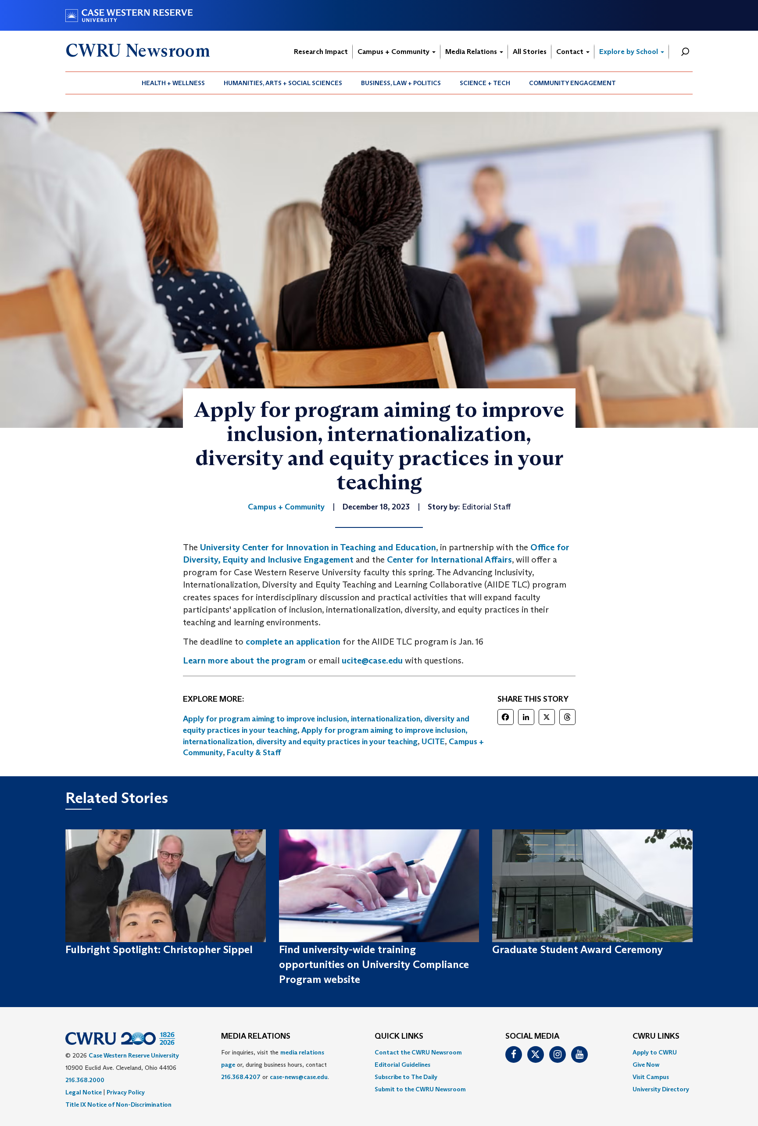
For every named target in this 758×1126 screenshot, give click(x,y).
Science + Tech (485, 83)
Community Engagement (572, 83)
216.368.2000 (84, 1080)
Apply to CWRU (655, 1052)
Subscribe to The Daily (406, 1077)
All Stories (530, 51)
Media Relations (472, 51)
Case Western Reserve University (134, 1055)
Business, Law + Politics (401, 83)
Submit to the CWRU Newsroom (420, 1089)
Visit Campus (651, 1077)
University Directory (661, 1089)
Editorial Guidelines (402, 1065)
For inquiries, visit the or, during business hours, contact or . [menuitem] (275, 1064)
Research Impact (321, 51)
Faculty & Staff (254, 752)
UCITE (433, 741)
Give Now (646, 1065)
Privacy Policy (126, 1092)
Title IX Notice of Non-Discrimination (118, 1104)
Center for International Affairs (449, 559)
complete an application (293, 641)
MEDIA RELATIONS (255, 1036)
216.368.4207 (241, 1077)
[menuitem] (173, 83)
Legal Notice (83, 1092)
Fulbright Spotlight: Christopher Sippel (159, 949)
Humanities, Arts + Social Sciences (283, 83)
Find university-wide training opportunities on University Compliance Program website (374, 964)
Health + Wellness (173, 83)
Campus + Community (394, 51)
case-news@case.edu (299, 1077)
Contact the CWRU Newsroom (418, 1052)
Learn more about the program (244, 660)
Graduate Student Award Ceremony (577, 949)
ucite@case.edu (372, 660)
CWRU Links (656, 1036)
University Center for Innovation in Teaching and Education (318, 547)
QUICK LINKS (399, 1036)
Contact (570, 51)
